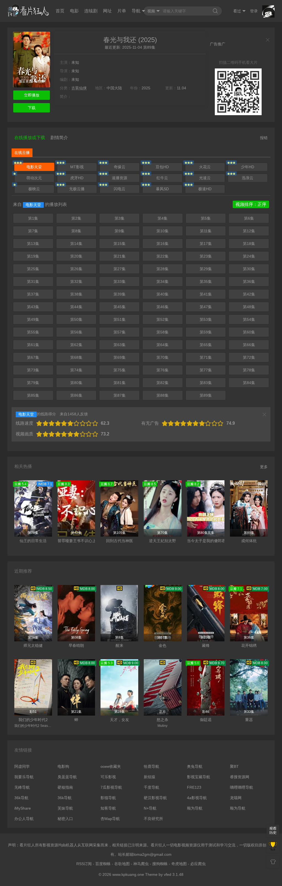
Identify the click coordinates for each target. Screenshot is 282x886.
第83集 (206, 382)
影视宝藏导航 (198, 777)
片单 (121, 11)
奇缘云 (119, 167)
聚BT (234, 766)
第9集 (119, 231)
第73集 (33, 370)
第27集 (119, 269)
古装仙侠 (79, 88)
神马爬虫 (141, 864)
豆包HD (162, 167)
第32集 (76, 281)
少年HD (247, 167)
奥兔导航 (194, 766)
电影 (74, 11)
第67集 (33, 357)
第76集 (162, 370)
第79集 (33, 382)
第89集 (206, 395)
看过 (237, 11)
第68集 (76, 357)
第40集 (162, 294)
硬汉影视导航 (155, 798)
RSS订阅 (84, 864)
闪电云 (119, 189)
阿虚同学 (22, 766)
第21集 (119, 256)
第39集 (119, 294)
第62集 (76, 345)
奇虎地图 (179, 864)
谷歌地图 (122, 864)
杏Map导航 (110, 818)
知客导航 (108, 808)
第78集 (249, 370)
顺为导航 (194, 808)
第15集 (119, 243)
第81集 (119, 382)
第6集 (249, 218)
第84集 (249, 382)
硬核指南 (65, 787)
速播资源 (119, 178)
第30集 (249, 269)
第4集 (162, 218)
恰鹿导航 (151, 766)
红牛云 (162, 178)
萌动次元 (34, 178)
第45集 (119, 307)
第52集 (162, 319)
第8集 (76, 231)
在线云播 (22, 152)
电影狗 (63, 766)
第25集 (33, 269)
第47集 (206, 307)
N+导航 (150, 808)
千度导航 (151, 787)
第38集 (76, 294)
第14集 (76, 243)
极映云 (34, 189)
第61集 (33, 345)
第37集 (33, 294)
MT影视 (77, 167)
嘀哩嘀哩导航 (241, 787)
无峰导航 (22, 787)
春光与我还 (119, 39)
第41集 (206, 294)
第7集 (33, 231)
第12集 (249, 231)
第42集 (249, 294)
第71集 (206, 357)
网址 (107, 11)
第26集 (76, 269)
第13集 (33, 243)
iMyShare (22, 808)
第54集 (249, 319)
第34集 (162, 281)
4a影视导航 (197, 798)
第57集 (119, 332)
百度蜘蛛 (103, 864)
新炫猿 (149, 777)
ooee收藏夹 (111, 766)
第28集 (162, 269)
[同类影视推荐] (273, 846)
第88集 (162, 395)
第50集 (76, 319)
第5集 (206, 218)
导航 (136, 11)
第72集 (249, 357)
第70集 (162, 357)
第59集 (206, 332)
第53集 (206, 319)
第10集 (162, 231)
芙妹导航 (65, 808)
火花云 (205, 167)
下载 (32, 108)
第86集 (76, 395)
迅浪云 (247, 178)
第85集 (33, 395)
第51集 (119, 319)
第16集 (162, 243)
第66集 (249, 345)
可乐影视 (108, 777)
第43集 (33, 307)
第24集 (249, 256)
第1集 (33, 218)
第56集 (76, 332)
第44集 (76, 307)
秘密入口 (65, 818)
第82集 (162, 382)
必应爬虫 (198, 864)
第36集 (249, 281)
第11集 (206, 231)
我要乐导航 (24, 777)
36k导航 (21, 798)
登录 (254, 11)
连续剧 (90, 11)
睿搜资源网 (239, 777)
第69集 (119, 357)
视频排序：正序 (250, 204)
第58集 (162, 332)
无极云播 (77, 189)
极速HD (205, 189)
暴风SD (162, 189)
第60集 (249, 332)
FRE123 (194, 787)
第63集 (119, 345)
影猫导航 (108, 798)
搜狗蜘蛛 (160, 864)
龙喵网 (236, 798)
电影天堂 (34, 167)
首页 (60, 11)
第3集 (119, 218)
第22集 (162, 256)
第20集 (76, 256)
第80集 (76, 382)
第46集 (162, 307)
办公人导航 (24, 818)
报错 (264, 138)
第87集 (119, 395)
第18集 (249, 243)
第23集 (206, 256)
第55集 (33, 332)
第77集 (206, 370)
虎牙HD (76, 178)
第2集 (76, 218)
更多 (264, 467)
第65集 (206, 345)
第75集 (119, 370)
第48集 (249, 307)
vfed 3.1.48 (173, 874)
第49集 (33, 319)
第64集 (162, 345)
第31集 (33, 281)
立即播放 (31, 95)
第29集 (206, 269)
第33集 (119, 281)
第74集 (76, 370)
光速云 (205, 178)
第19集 (33, 256)
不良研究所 (153, 818)
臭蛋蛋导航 (67, 777)
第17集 (206, 243)
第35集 (206, 281)
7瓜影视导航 (111, 787)
